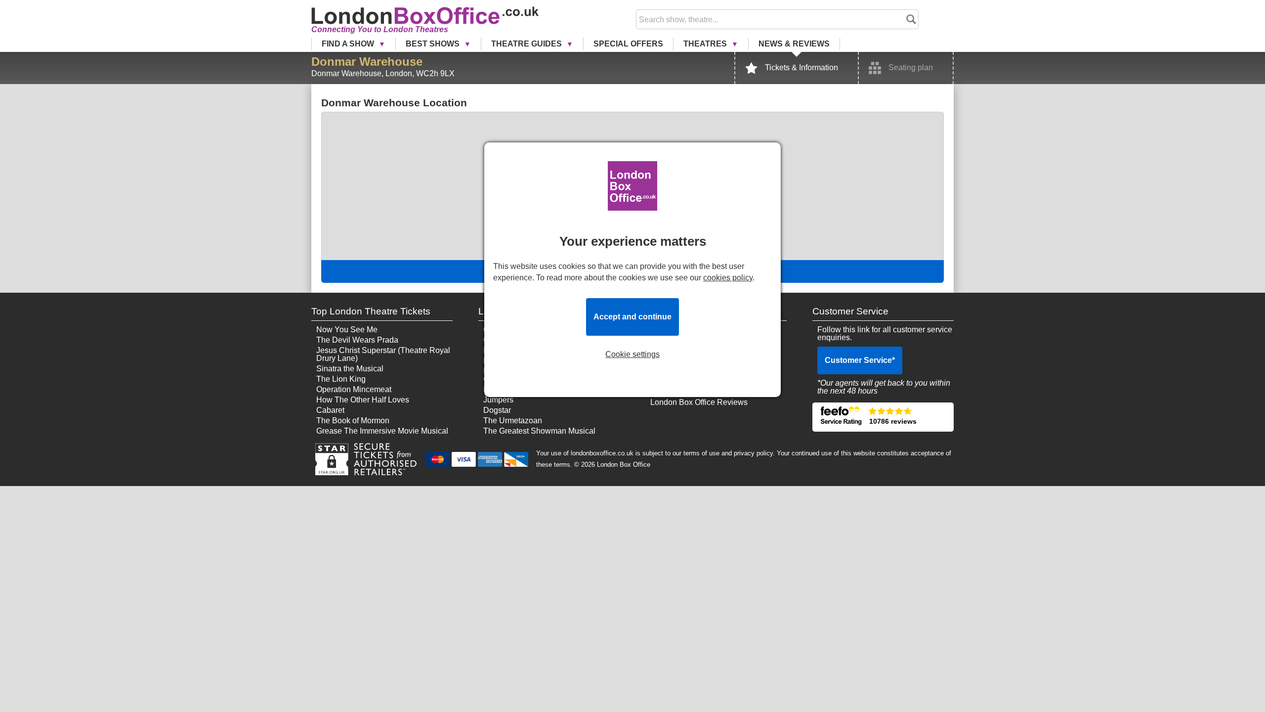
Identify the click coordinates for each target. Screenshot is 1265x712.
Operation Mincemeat (353, 389)
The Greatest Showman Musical (539, 431)
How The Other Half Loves (362, 400)
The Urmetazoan (512, 420)
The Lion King (341, 379)
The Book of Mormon (352, 420)
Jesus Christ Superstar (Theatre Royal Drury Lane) (383, 354)
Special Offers (628, 44)
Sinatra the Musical (349, 368)
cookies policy (728, 277)
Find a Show (349, 44)
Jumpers (498, 400)
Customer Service (860, 360)
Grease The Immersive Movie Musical (382, 431)
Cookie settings (632, 354)
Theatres (706, 44)
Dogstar (497, 410)
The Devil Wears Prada (357, 340)
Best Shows (434, 44)
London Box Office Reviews (699, 402)
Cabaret (330, 410)
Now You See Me (347, 329)
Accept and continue (632, 316)
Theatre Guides (527, 44)
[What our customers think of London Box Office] (883, 417)
